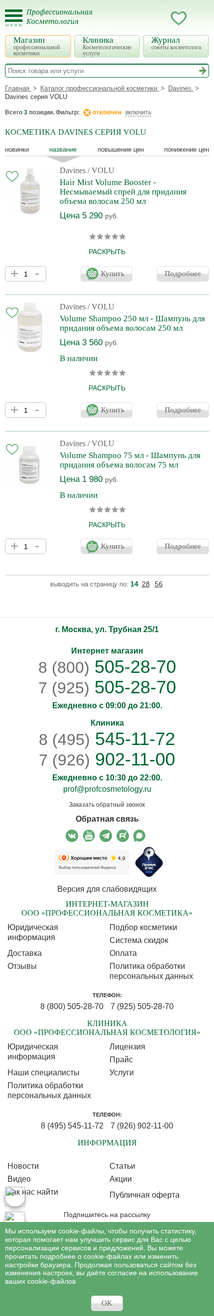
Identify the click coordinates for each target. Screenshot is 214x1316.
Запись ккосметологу (139, 18)
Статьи (122, 1166)
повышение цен (121, 149)
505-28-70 (107, 667)
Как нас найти (32, 1192)
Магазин (36, 46)
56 (159, 584)
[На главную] (65, 23)
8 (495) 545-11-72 (72, 1126)
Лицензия (127, 1046)
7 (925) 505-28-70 (142, 1006)
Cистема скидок (138, 940)
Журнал (176, 43)
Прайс (121, 1059)
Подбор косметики (143, 927)
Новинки (17, 149)
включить (138, 112)
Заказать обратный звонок (107, 804)
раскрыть (107, 252)
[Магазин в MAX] (15, 1221)
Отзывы (22, 966)
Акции (120, 1179)
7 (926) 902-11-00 (141, 1126)
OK (107, 1303)
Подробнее (183, 274)
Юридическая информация (32, 932)
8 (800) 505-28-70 (72, 1006)
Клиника (107, 46)
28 (146, 584)
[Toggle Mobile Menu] (13, 18)
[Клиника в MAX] (15, 1197)
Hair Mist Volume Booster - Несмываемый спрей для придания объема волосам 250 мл (123, 192)
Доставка (24, 953)
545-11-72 (107, 739)
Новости (23, 1166)
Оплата (123, 953)
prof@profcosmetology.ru (107, 789)
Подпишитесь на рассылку (107, 1215)
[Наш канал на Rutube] (122, 836)
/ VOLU (101, 170)
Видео (19, 1179)
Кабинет (159, 18)
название (63, 149)
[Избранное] (179, 20)
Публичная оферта (144, 1195)
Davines (73, 170)
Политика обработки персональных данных (151, 971)
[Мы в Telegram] (106, 836)
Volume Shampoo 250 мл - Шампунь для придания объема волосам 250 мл (132, 323)
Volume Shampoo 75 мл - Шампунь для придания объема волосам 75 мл (130, 460)
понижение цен (186, 149)
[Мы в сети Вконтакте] (72, 836)
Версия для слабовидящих (107, 889)
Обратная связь (107, 819)
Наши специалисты (43, 1072)
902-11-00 (107, 759)
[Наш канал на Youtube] (89, 836)
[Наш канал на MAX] (139, 836)
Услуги (121, 1072)
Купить (112, 274)
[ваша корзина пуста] (199, 18)
